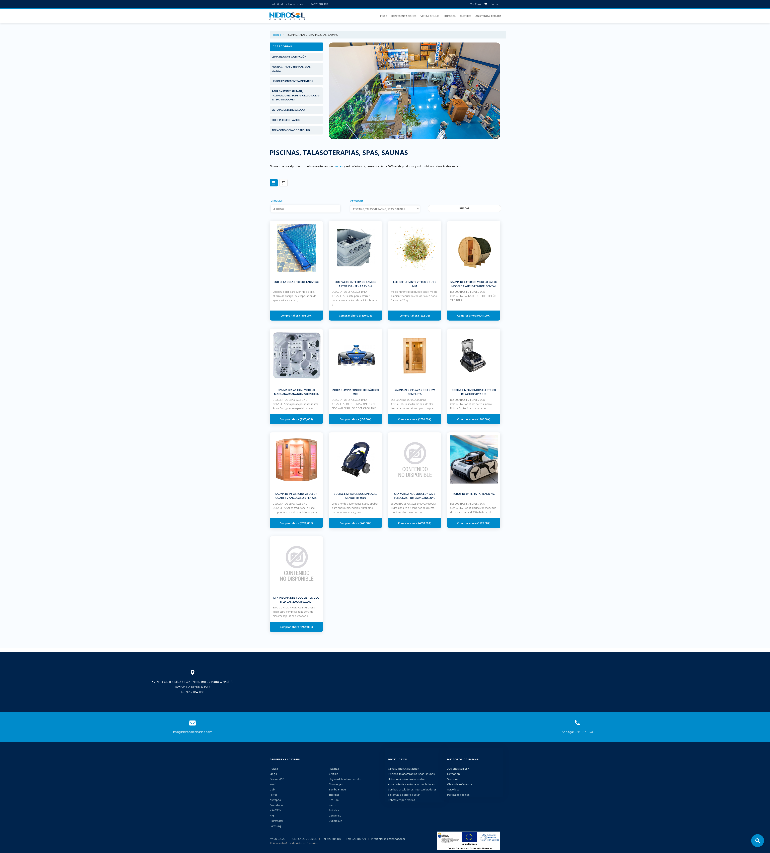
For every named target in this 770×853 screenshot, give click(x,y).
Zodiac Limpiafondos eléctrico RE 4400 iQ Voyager (474, 392)
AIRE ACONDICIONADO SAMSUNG (291, 130)
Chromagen (336, 784)
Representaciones (285, 759)
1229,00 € (483, 523)
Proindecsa (277, 805)
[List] (283, 182)
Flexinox (334, 768)
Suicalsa (334, 810)
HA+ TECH (275, 810)
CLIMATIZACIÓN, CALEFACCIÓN (289, 56)
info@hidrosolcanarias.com (288, 4)
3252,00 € (306, 523)
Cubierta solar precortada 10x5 (296, 282)
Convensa (335, 815)
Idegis (273, 774)
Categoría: (357, 201)
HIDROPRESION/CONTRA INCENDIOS (292, 81)
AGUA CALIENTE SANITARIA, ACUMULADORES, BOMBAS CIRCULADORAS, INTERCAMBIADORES (296, 95)
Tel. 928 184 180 (331, 839)
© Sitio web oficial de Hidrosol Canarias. (294, 843)
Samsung (275, 826)
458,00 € (366, 419)
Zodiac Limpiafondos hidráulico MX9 (355, 392)
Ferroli (273, 794)
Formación (453, 774)
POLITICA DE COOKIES (304, 839)
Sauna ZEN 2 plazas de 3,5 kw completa (414, 392)
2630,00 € (424, 419)
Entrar (494, 4)
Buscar (464, 208)
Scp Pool (334, 800)
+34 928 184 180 (318, 4)
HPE (272, 815)
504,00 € (306, 315)
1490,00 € (365, 315)
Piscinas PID (277, 779)
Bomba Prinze (337, 789)
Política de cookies (458, 794)
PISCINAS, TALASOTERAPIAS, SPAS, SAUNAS (291, 69)
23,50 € (424, 315)
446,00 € (366, 523)
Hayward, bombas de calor (345, 779)
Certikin (333, 774)
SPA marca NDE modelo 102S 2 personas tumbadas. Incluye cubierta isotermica (414, 498)
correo (339, 166)
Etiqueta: (277, 200)
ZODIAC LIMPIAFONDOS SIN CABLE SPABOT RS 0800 (355, 496)
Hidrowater (276, 821)
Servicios (452, 779)
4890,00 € (424, 523)
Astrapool (276, 800)
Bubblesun (335, 821)
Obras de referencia (459, 784)
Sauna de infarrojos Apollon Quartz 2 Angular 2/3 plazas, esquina (296, 498)
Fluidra (274, 768)
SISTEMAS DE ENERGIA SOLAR (288, 109)
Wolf (272, 784)
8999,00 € (306, 627)
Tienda (277, 34)
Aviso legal (453, 789)
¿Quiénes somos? (458, 768)
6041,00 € (483, 315)
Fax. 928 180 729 (356, 839)
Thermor (334, 794)
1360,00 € (483, 419)
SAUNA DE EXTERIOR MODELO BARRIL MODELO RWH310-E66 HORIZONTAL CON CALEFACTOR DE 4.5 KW (473, 286)
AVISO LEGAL (277, 839)
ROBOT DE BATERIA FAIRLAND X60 (474, 494)
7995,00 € (306, 419)
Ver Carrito (477, 4)
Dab (272, 789)
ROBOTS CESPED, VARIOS (286, 120)
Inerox (333, 805)
